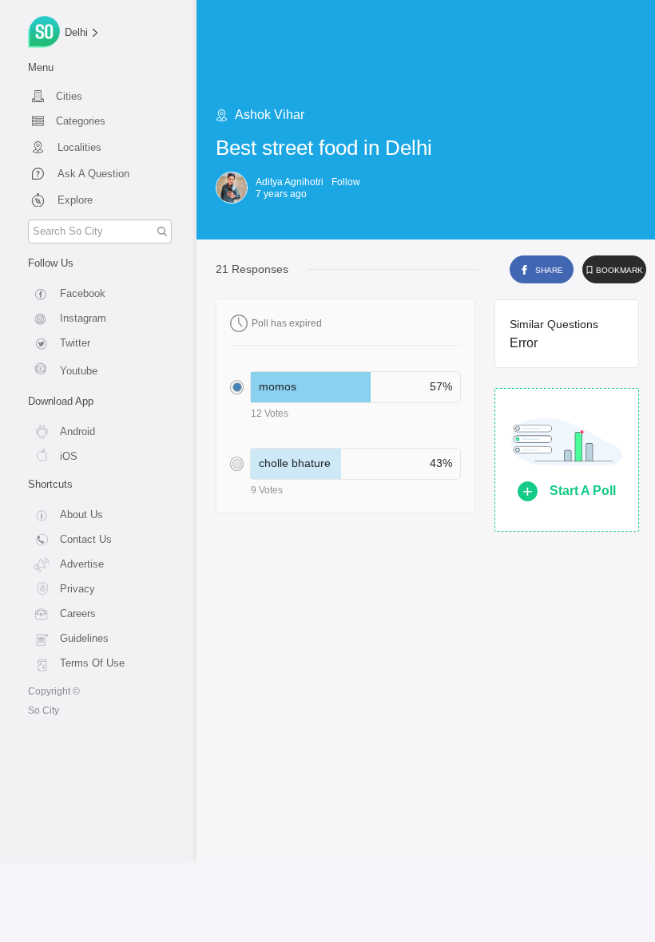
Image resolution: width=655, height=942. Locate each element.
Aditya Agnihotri (290, 182)
